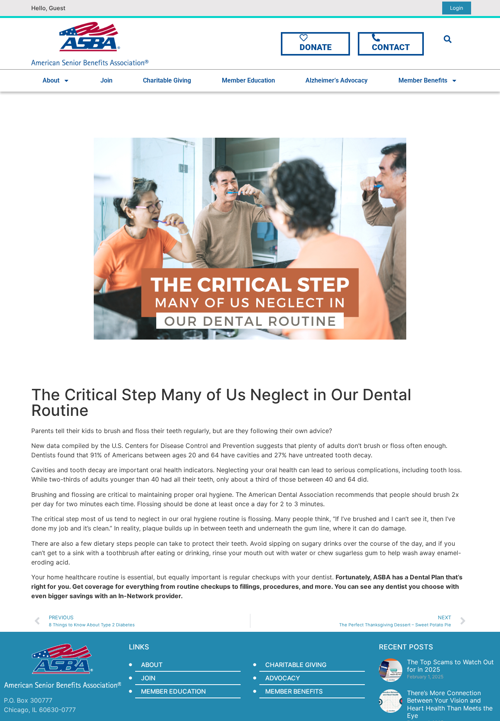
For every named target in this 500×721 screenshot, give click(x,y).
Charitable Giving (167, 80)
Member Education (248, 80)
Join (106, 80)
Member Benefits (422, 80)
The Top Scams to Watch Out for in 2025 (450, 665)
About (51, 80)
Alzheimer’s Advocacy (336, 80)
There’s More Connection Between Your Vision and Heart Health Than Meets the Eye (450, 704)
